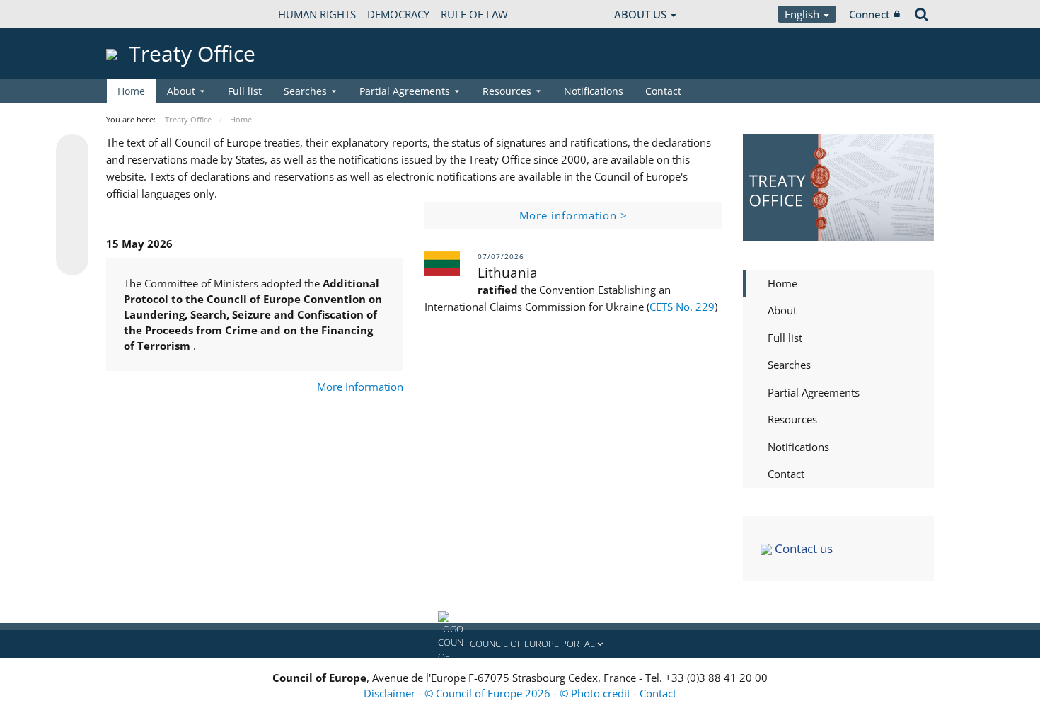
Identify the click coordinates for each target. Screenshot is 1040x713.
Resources (792, 419)
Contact (663, 91)
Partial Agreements (814, 392)
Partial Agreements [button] (404, 91)
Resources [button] (507, 91)
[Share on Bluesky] (72, 151)
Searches (789, 365)
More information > (573, 215)
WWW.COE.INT (141, 14)
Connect (869, 14)
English (803, 14)
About (782, 310)
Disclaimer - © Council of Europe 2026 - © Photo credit (498, 693)
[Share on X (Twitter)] (72, 178)
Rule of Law (474, 14)
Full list (245, 91)
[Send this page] (72, 259)
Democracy (398, 14)
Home (131, 91)
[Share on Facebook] (72, 205)
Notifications (593, 91)
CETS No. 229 (682, 307)
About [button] (181, 91)
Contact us (802, 548)
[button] (520, 644)
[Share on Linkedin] (72, 232)
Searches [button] (305, 91)
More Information (360, 387)
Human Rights (317, 14)
